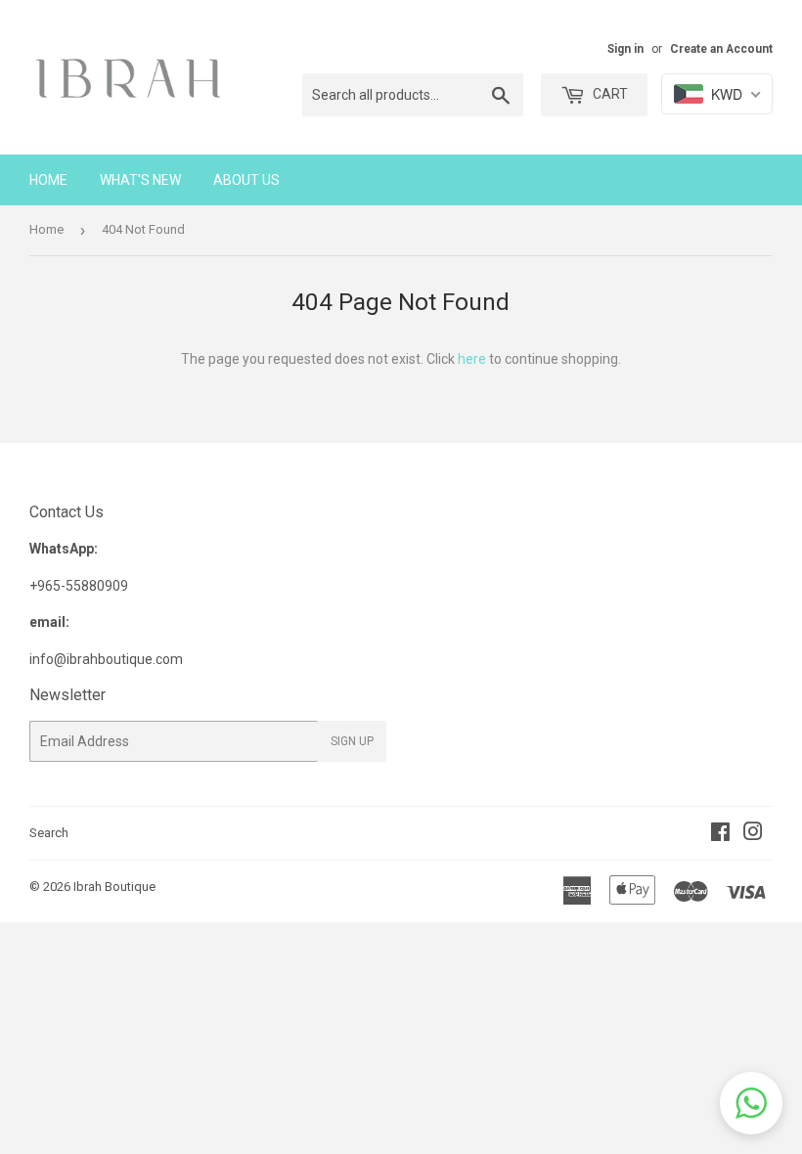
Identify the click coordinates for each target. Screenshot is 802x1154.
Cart (609, 94)
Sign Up (352, 741)
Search (48, 832)
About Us (246, 180)
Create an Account (721, 49)
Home (48, 180)
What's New (140, 180)
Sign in (625, 49)
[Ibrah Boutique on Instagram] (753, 834)
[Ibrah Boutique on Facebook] (720, 834)
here (472, 359)
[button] (751, 1103)
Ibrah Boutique (114, 886)
